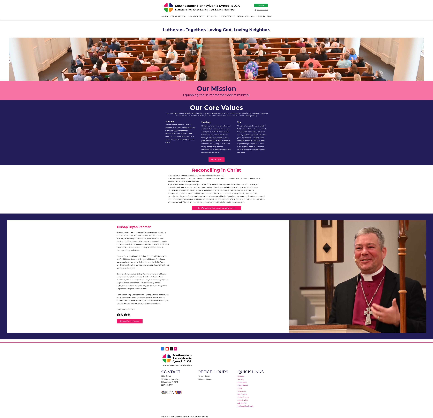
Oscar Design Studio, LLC (199, 416)
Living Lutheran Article (126, 309)
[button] (165, 16)
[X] (171, 348)
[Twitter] (122, 315)
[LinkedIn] (125, 315)
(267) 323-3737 (167, 385)
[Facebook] (118, 315)
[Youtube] (167, 348)
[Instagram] (129, 315)
